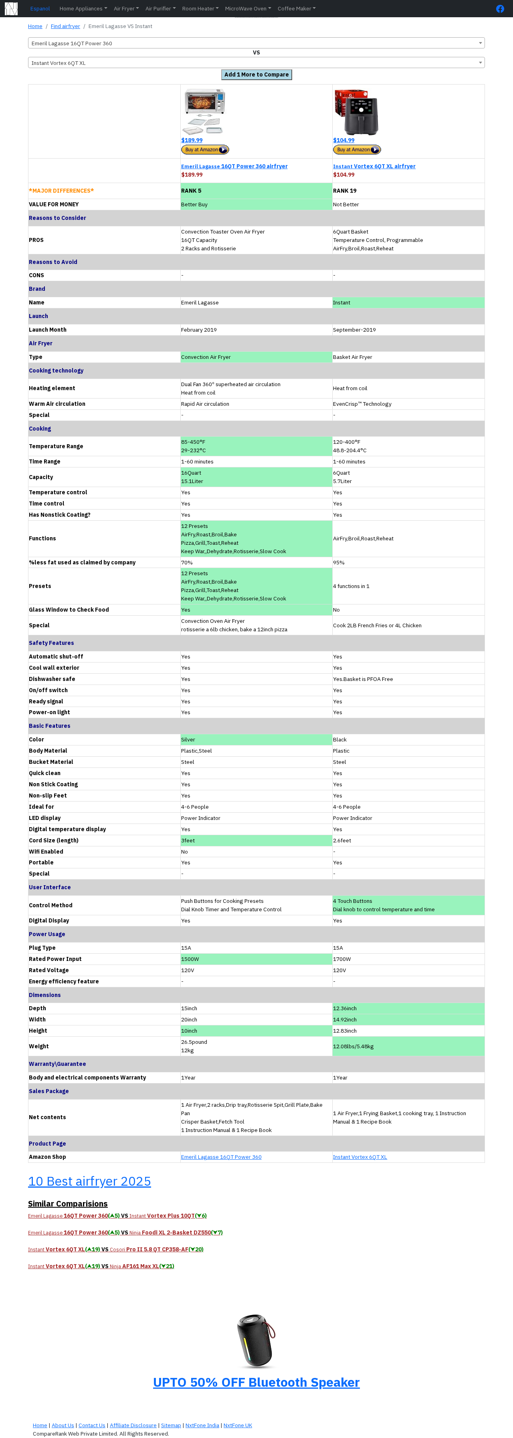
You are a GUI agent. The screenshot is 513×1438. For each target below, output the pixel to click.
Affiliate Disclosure (133, 1425)
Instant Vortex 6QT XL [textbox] (59, 62)
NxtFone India (202, 1425)
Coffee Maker (294, 8)
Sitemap (171, 1425)
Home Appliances (81, 8)
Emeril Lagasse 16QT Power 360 (221, 1156)
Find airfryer (65, 26)
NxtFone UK (238, 1425)
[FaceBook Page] (502, 8)
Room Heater (198, 8)
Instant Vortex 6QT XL (360, 1156)
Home (35, 26)
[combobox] (256, 42)
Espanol (40, 8)
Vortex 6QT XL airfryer (374, 166)
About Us (63, 1425)
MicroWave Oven (246, 8)
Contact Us (92, 1425)
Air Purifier (158, 8)
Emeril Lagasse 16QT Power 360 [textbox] (72, 43)
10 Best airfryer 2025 (89, 1180)
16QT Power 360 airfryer (234, 166)
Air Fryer (124, 8)
